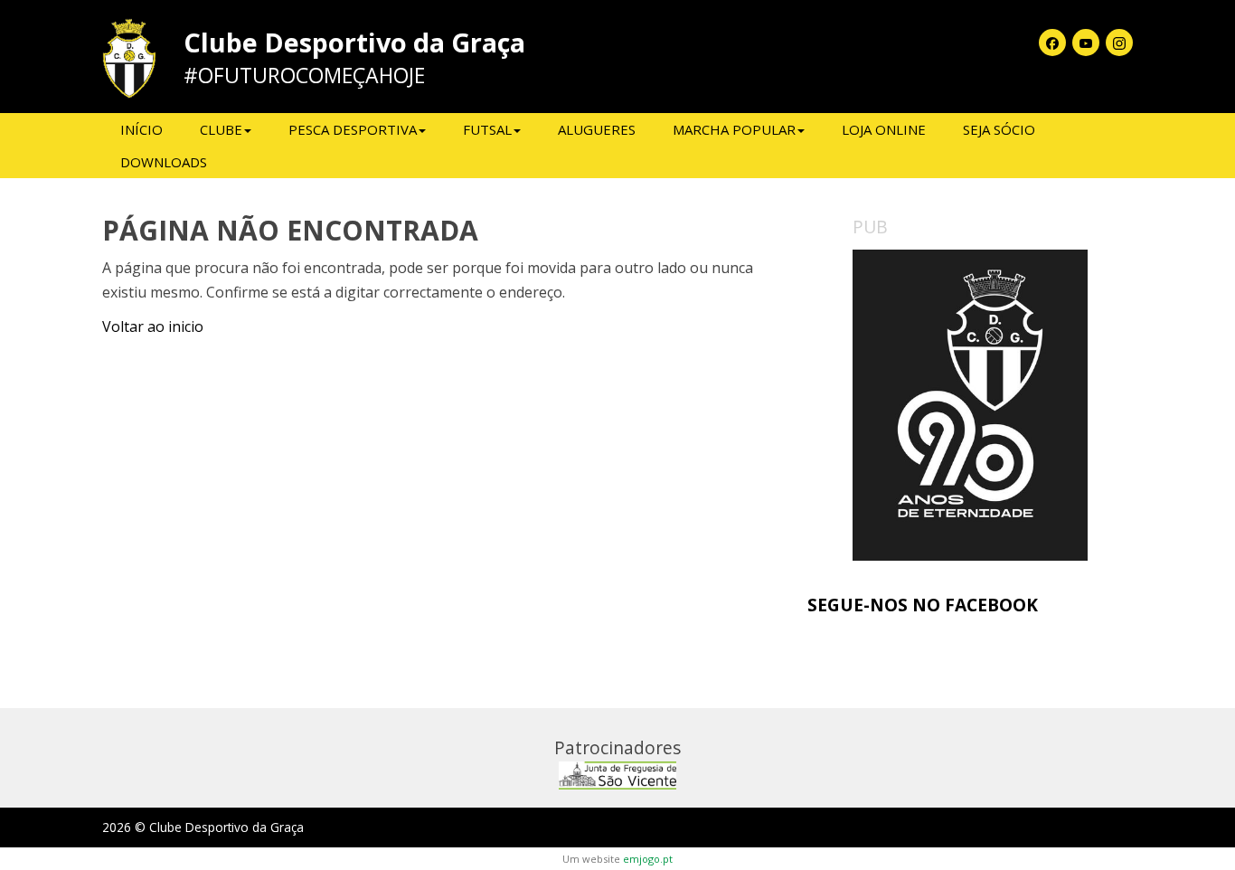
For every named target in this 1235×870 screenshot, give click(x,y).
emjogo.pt (648, 858)
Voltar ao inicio (152, 326)
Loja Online (884, 129)
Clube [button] (221, 129)
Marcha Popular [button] (734, 129)
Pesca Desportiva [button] (352, 129)
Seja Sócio (999, 129)
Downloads (163, 162)
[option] (970, 406)
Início (141, 129)
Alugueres (597, 129)
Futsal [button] (487, 129)
